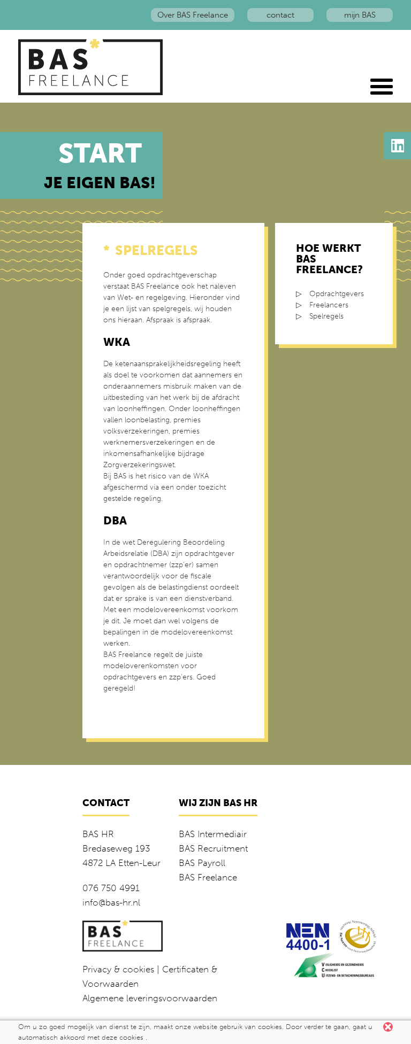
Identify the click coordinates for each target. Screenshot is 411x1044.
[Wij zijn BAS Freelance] (381, 86)
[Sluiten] (388, 1027)
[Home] (92, 67)
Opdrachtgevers (336, 293)
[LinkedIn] (397, 145)
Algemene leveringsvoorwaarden (149, 998)
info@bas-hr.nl (111, 902)
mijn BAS (360, 15)
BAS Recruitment (213, 848)
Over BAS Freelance (192, 15)
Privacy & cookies (118, 969)
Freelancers (328, 305)
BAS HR (98, 834)
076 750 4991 (111, 888)
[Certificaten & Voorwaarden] (307, 935)
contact (280, 15)
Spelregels (326, 316)
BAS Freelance (208, 877)
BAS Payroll (202, 862)
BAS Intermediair (213, 834)
